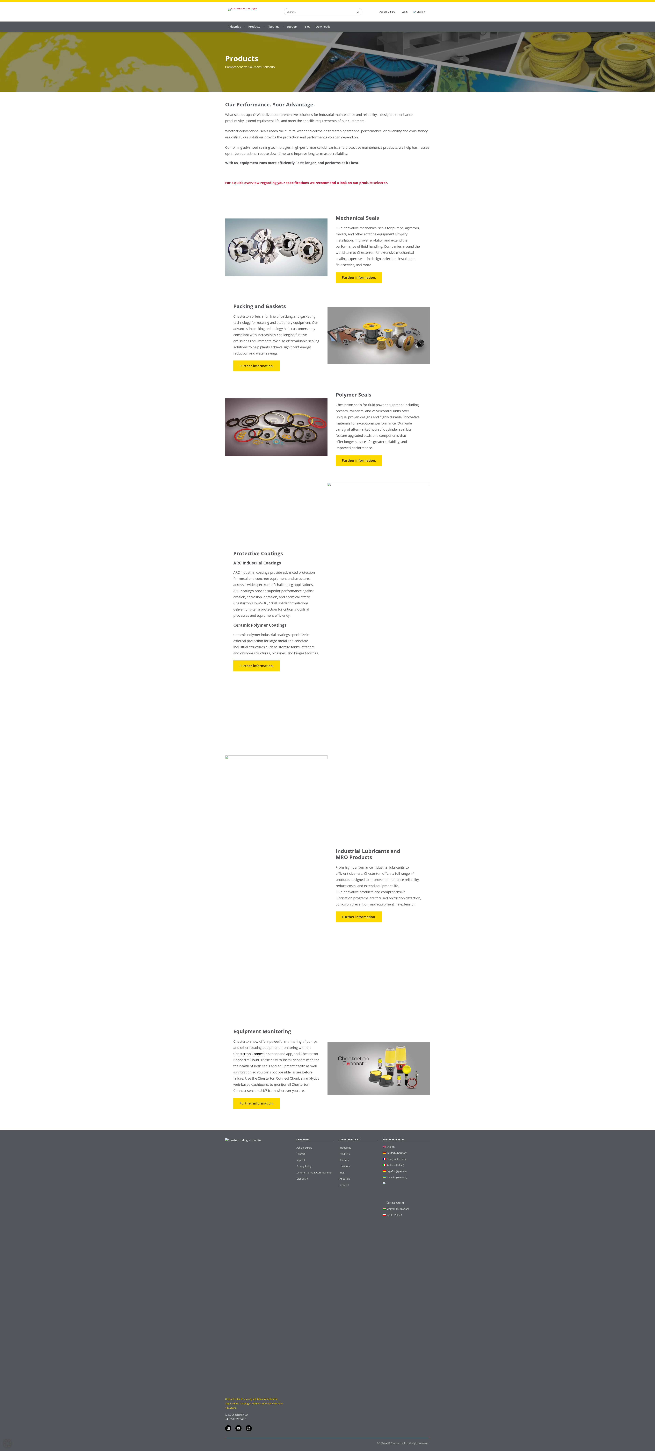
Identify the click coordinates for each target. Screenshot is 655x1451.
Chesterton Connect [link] (249, 1053)
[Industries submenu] (245, 26)
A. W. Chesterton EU (236, 1414)
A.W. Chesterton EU (396, 1443)
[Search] (357, 11)
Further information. (359, 277)
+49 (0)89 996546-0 (235, 1419)
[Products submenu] (264, 26)
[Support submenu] (301, 26)
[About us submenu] (283, 26)
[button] (7, 1443)
